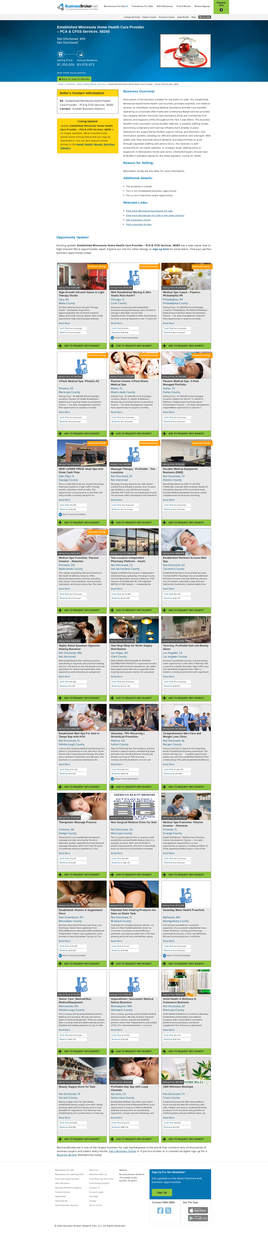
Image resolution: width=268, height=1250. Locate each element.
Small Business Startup (66, 1205)
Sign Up (162, 1192)
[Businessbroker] (77, 6)
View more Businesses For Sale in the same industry (155, 215)
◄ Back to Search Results (74, 79)
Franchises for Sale (142, 6)
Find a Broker (184, 6)
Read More (64, 323)
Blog (194, 17)
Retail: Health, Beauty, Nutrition (71, 72)
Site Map (93, 1196)
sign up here (161, 249)
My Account (204, 17)
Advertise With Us (98, 1174)
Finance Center (149, 17)
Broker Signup (202, 6)
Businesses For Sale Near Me (69, 1174)
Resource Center (167, 17)
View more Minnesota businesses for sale (149, 210)
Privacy (92, 1200)
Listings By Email (132, 17)
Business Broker (67, 1155)
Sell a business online (138, 219)
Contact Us (94, 1187)
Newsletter (60, 1196)
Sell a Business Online (122, 1151)
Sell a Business (165, 6)
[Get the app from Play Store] (198, 1217)
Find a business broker (139, 224)
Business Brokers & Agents (68, 1187)
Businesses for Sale (115, 6)
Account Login (96, 1192)
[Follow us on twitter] (168, 1210)
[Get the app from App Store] (198, 1210)
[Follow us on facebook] (160, 1210)
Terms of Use (95, 1205)
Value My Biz (183, 17)
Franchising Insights (99, 1183)
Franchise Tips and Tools (101, 1178)
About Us (93, 1170)
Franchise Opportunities (67, 1178)
